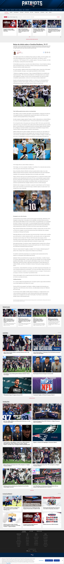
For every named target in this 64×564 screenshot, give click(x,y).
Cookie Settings (41, 560)
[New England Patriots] (32, 555)
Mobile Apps (45, 541)
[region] (32, 560)
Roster (27, 535)
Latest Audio (18, 538)
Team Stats (27, 540)
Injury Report (27, 538)
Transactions (27, 541)
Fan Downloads (45, 540)
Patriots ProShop (45, 535)
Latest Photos (18, 540)
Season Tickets (36, 538)
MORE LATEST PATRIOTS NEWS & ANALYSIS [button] (32, 39)
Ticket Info (36, 535)
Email (18, 53)
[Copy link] (49, 52)
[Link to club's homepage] (2, 10)
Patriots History (19, 543)
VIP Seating (36, 540)
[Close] (62, 560)
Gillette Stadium (36, 543)
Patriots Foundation (18, 541)
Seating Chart (36, 541)
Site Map (19, 546)
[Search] (47, 9)
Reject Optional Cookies (48, 560)
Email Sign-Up (45, 538)
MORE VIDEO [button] (32, 490)
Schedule (27, 543)
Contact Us (45, 546)
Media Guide (45, 543)
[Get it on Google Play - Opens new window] (35, 551)
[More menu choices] (30, 9)
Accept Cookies (56, 560)
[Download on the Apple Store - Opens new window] (29, 551)
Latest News (18, 535)
